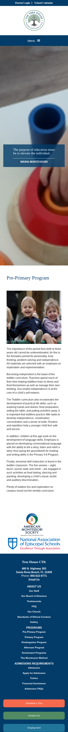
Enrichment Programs (34, 652)
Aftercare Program (34, 647)
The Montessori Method (34, 658)
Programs (34, 627)
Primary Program (34, 637)
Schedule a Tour (34, 703)
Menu (31, 40)
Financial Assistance (34, 683)
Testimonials (34, 601)
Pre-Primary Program (34, 632)
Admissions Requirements (34, 663)
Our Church (34, 611)
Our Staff (34, 591)
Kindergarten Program (34, 642)
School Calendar (43, 3)
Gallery (34, 622)
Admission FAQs (34, 688)
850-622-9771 (38, 575)
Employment (34, 727)
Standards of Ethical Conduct (34, 617)
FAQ (34, 606)
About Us (34, 586)
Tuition (34, 678)
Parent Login (22, 3)
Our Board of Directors (34, 596)
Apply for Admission (34, 673)
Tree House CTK (34, 562)
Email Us (34, 579)
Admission (34, 667)
